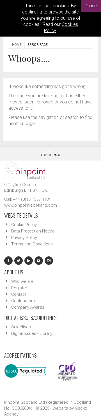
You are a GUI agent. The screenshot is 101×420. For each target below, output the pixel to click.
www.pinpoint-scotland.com (30, 205)
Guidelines (21, 326)
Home (17, 45)
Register (19, 287)
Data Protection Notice (33, 231)
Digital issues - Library (31, 333)
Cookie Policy (24, 224)
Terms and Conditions (32, 244)
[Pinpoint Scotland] (24, 169)
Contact (18, 294)
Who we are (22, 281)
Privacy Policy (24, 237)
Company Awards (27, 307)
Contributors (23, 300)
